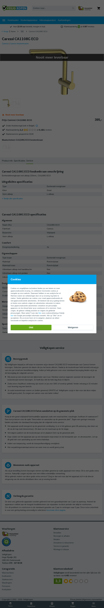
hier (40, 313)
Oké (31, 327)
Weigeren (73, 327)
